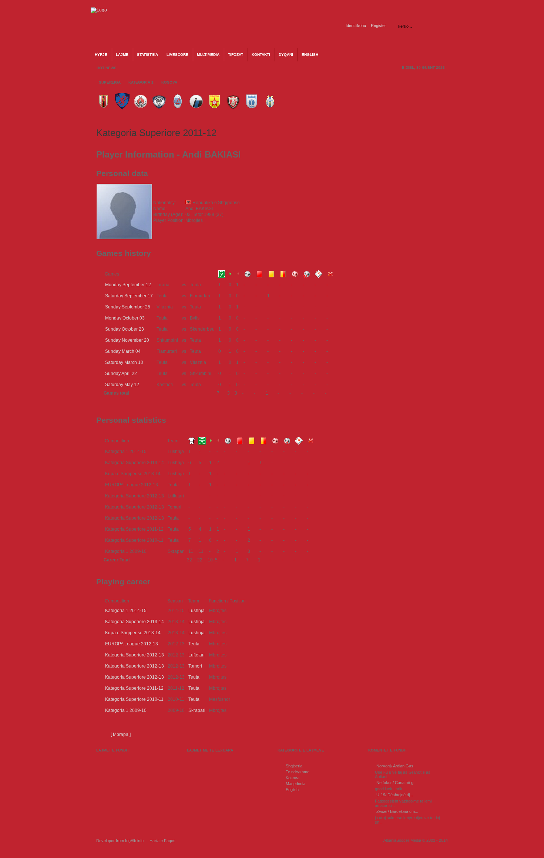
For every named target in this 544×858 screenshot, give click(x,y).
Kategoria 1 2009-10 (126, 710)
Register (378, 25)
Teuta (193, 643)
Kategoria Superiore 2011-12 (134, 688)
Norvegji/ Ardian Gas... (396, 766)
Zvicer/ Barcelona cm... (397, 811)
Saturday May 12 (122, 384)
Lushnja (196, 610)
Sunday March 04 (123, 351)
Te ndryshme (297, 772)
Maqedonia (295, 783)
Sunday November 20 (127, 340)
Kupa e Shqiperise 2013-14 (133, 632)
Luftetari (196, 655)
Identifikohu (356, 25)
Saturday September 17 (129, 295)
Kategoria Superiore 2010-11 (134, 699)
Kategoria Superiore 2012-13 (134, 655)
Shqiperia (294, 766)
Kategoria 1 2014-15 (126, 610)
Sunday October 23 (124, 329)
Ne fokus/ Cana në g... (396, 782)
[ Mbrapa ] (121, 734)
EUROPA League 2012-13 (131, 643)
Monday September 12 (128, 284)
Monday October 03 (125, 318)
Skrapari (196, 710)
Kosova (292, 778)
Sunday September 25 (127, 307)
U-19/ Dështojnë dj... (394, 795)
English (292, 789)
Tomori (195, 666)
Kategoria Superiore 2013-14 (134, 621)
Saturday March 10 (124, 362)
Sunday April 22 (121, 373)
